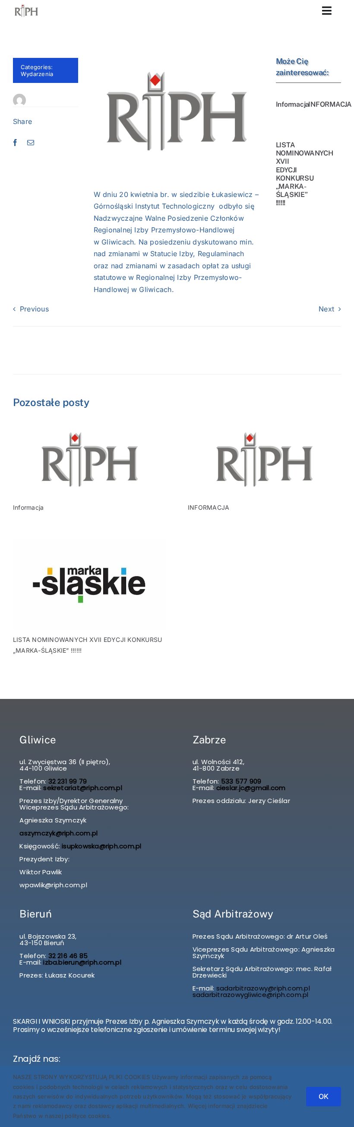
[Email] (30, 143)
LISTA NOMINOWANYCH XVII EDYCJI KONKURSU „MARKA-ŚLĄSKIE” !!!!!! (304, 174)
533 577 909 (240, 781)
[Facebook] (15, 143)
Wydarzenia (37, 73)
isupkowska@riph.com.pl (101, 846)
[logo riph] (89, 424)
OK (324, 1096)
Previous (34, 309)
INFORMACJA (330, 104)
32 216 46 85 (67, 955)
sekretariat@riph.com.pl (81, 787)
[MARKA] (89, 542)
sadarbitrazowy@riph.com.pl (263, 988)
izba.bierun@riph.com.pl (82, 962)
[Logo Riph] (26, 6)
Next (326, 309)
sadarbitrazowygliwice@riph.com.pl (251, 994)
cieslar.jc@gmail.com (251, 787)
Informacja (293, 104)
